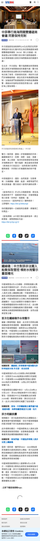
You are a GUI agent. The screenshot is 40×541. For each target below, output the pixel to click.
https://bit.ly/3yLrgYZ (10, 222)
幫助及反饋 (23, 522)
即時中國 (4, 40)
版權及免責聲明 (25, 519)
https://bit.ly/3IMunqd (20, 204)
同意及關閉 (31, 534)
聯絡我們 (4, 519)
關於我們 (4, 522)
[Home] (9, 2)
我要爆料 (23, 526)
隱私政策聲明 (6, 526)
